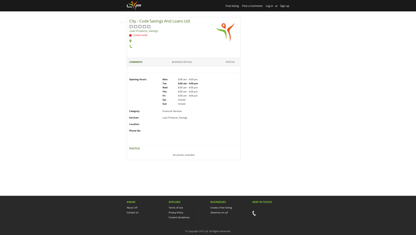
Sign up (284, 6)
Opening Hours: (138, 79)
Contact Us (132, 212)
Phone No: (135, 130)
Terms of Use (176, 207)
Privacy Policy (176, 212)
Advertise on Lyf (219, 212)
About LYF (132, 207)
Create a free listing (221, 207)
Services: (134, 117)
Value (131, 26)
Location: (134, 124)
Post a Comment (252, 6)
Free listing (232, 6)
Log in (269, 6)
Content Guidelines (179, 217)
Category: (134, 111)
